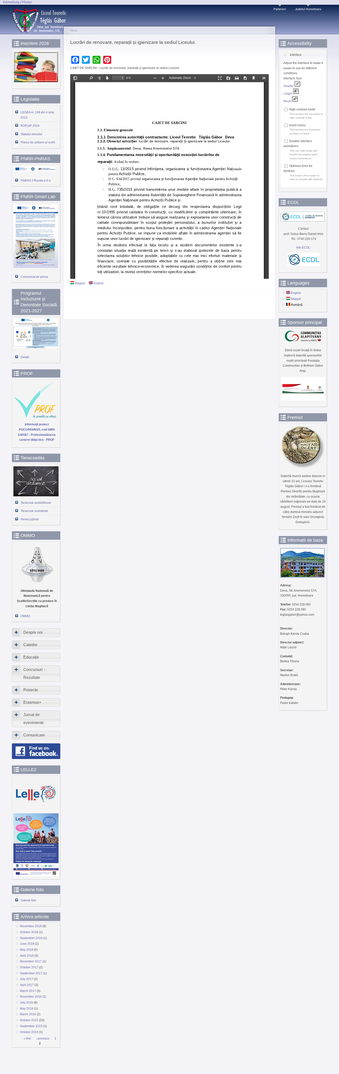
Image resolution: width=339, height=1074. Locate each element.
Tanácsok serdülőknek (36, 503)
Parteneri (279, 9)
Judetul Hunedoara (308, 9)
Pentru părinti (30, 519)
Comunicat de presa (34, 277)
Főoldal (27, 2)
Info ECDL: (303, 247)
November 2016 (31, 996)
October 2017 (29, 967)
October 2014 (29, 1032)
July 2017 (26, 979)
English (98, 283)
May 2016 (26, 1008)
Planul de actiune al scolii (38, 142)
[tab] (36, 632)
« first (27, 1038)
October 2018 (29, 932)
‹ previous (42, 1038)
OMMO (25, 616)
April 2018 (27, 955)
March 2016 (28, 1014)
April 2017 (27, 985)
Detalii (25, 357)
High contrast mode (302, 109)
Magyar (79, 283)
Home (73, 30)
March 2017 (28, 991)
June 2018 (27, 944)
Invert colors (297, 125)
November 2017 (31, 961)
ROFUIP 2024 (30, 125)
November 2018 (31, 926)
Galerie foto (28, 900)
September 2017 (31, 973)
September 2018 (31, 938)
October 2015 (29, 1020)
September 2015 (31, 1026)
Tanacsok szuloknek (34, 511)
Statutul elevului (31, 134)
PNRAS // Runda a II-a (36, 180)
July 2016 (26, 1002)
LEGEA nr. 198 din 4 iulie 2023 (37, 115)
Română (296, 305)
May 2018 (26, 949)
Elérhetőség (11, 2)
